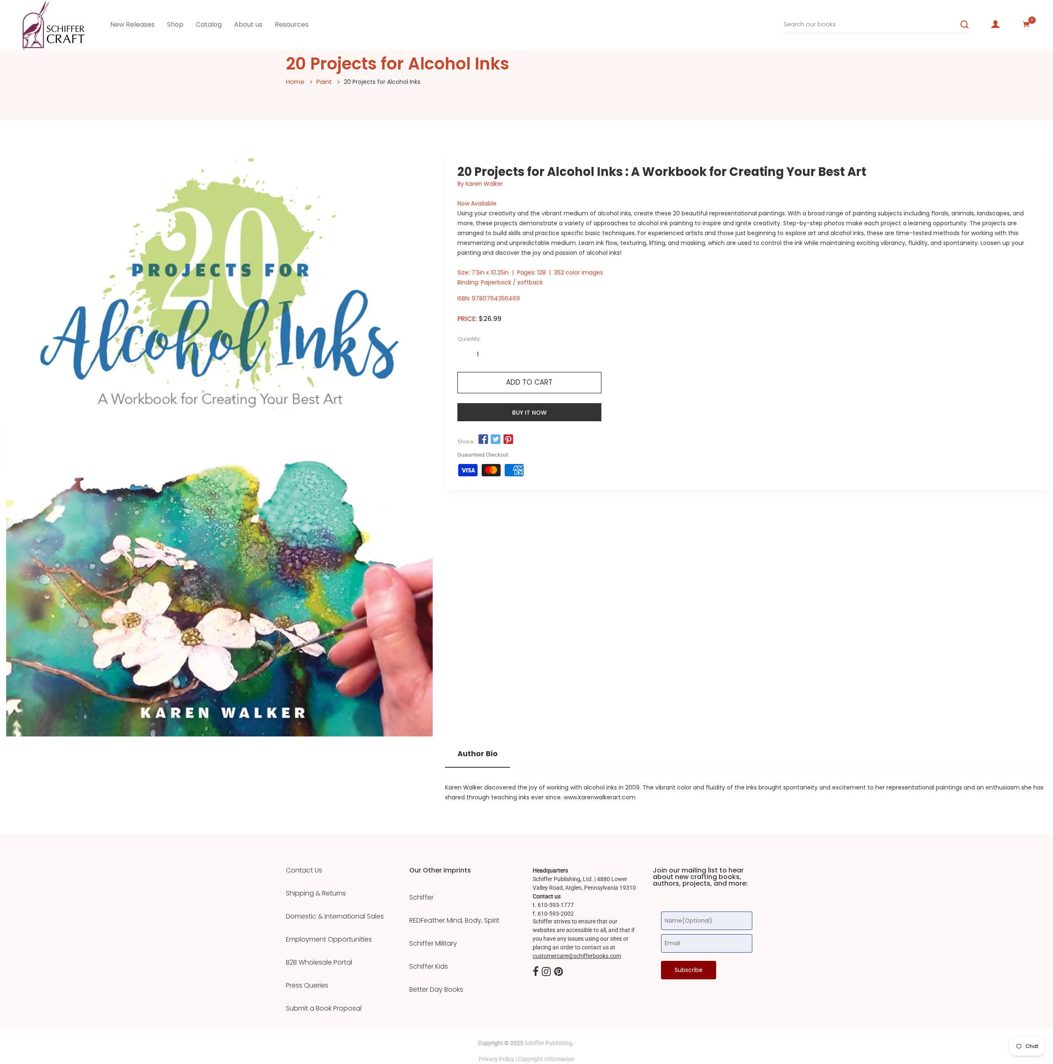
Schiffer (421, 897)
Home (295, 81)
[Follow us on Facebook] (483, 439)
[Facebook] (535, 972)
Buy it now (529, 413)
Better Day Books (436, 989)
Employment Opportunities (329, 939)
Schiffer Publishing (548, 1043)
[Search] (964, 25)
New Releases (132, 24)
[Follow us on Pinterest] (508, 439)
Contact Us (304, 870)
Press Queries (307, 985)
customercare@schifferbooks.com (577, 956)
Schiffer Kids (428, 966)
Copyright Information (546, 1059)
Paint (324, 81)
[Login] (995, 24)
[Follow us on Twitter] (495, 439)
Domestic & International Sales (335, 916)
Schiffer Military (433, 943)
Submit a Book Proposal (324, 1008)
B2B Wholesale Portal (319, 962)
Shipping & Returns (316, 893)
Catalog (209, 24)
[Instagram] (546, 972)
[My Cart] (1026, 24)
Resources (291, 24)
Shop (175, 24)
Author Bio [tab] (477, 754)
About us (248, 24)
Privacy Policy (496, 1059)
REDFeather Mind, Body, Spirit (454, 920)
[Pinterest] (558, 972)
